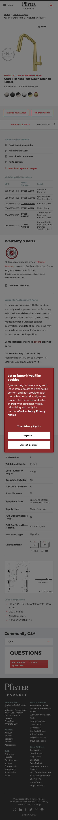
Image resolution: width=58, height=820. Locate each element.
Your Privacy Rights (29, 426)
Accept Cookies (29, 445)
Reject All (29, 435)
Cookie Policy (26, 411)
